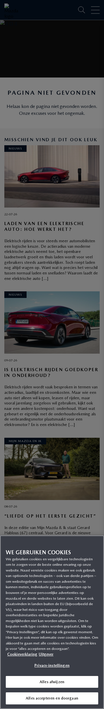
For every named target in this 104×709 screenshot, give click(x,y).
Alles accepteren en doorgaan (52, 698)
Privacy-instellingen (52, 665)
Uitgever (46, 654)
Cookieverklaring (22, 654)
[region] (52, 622)
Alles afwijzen (52, 682)
